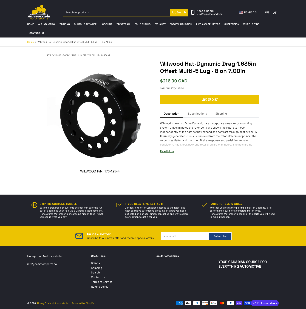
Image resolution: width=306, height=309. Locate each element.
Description (171, 113)
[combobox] (125, 12)
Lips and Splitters (208, 24)
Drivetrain (123, 24)
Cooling (107, 24)
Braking (65, 24)
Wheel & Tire (251, 24)
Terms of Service (101, 282)
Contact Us (36, 33)
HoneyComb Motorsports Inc (53, 303)
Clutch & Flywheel (86, 24)
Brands (95, 263)
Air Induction (46, 24)
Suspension (231, 24)
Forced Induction (181, 24)
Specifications (197, 113)
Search (95, 272)
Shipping (221, 113)
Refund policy (99, 286)
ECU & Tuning (143, 24)
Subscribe (220, 236)
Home (30, 24)
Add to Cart (209, 99)
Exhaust (160, 24)
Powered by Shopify (83, 303)
